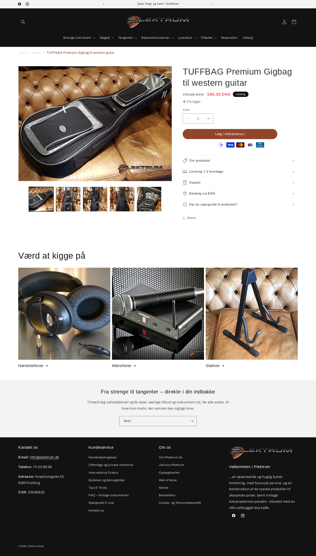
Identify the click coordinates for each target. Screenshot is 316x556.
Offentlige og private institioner (111, 465)
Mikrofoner (122, 366)
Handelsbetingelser (103, 457)
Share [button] (191, 218)
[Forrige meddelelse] (103, 4)
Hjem (22, 52)
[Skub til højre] (167, 199)
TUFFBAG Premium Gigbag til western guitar (81, 52)
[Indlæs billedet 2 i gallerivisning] (68, 199)
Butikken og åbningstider (107, 480)
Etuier (36, 52)
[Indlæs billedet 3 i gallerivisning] (95, 199)
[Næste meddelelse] (212, 4)
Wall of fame (168, 480)
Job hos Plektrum (171, 465)
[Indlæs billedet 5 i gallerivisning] (149, 199)
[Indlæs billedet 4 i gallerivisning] (122, 199)
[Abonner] (191, 421)
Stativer (213, 366)
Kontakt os (96, 510)
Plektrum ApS (36, 546)
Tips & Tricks (98, 487)
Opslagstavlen (169, 472)
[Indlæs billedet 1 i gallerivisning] (41, 199)
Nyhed (163, 487)
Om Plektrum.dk (170, 457)
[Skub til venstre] (23, 199)
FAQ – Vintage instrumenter (109, 495)
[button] (23, 22)
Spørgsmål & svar (102, 502)
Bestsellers (167, 495)
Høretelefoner (31, 366)
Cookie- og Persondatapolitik (180, 502)
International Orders (103, 472)
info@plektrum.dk (44, 457)
